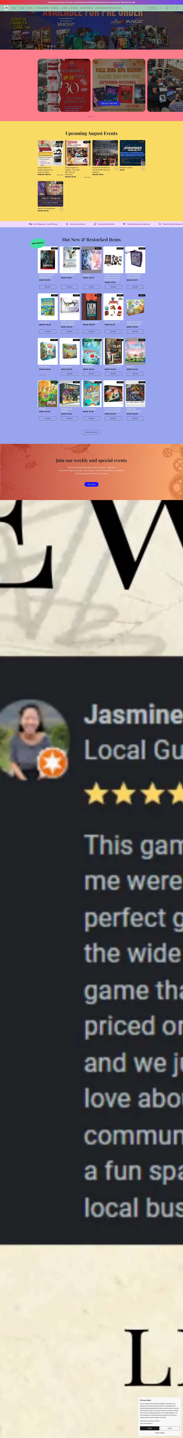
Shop (14, 8)
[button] (6, 8)
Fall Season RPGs (42, 8)
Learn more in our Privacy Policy (150, 1421)
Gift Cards (74, 8)
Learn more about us (146, 1423)
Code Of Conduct (86, 8)
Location (64, 8)
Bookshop (55, 8)
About (22, 8)
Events (30, 8)
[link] (160, 1432)
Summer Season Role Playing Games (109, 8)
